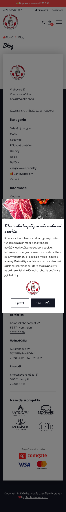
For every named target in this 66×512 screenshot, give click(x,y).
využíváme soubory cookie (36, 247)
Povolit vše (43, 303)
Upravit (19, 303)
